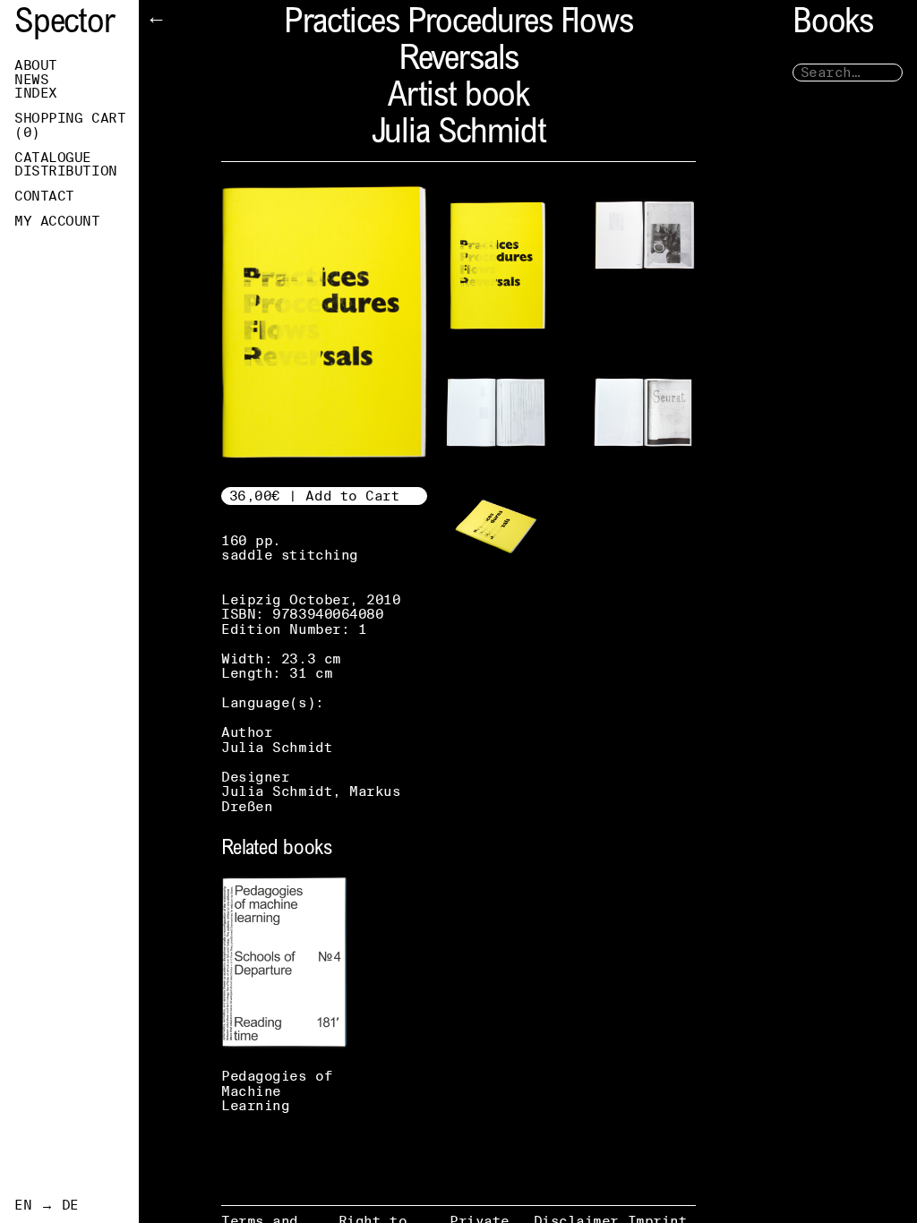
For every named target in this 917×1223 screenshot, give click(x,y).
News (31, 80)
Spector (64, 24)
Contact (44, 196)
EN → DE (46, 1205)
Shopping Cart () (69, 125)
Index (35, 93)
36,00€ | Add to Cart (314, 495)
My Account (57, 221)
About (35, 65)
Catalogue (52, 157)
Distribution (65, 171)
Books (833, 24)
